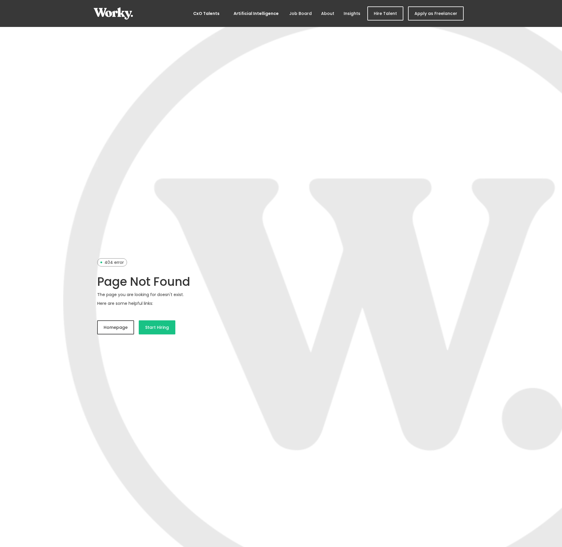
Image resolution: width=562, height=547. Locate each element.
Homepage (116, 327)
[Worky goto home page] (113, 13)
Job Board (300, 13)
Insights (352, 13)
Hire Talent (385, 13)
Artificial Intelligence (256, 13)
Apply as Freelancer (435, 13)
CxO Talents (206, 13)
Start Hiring (157, 327)
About (327, 13)
